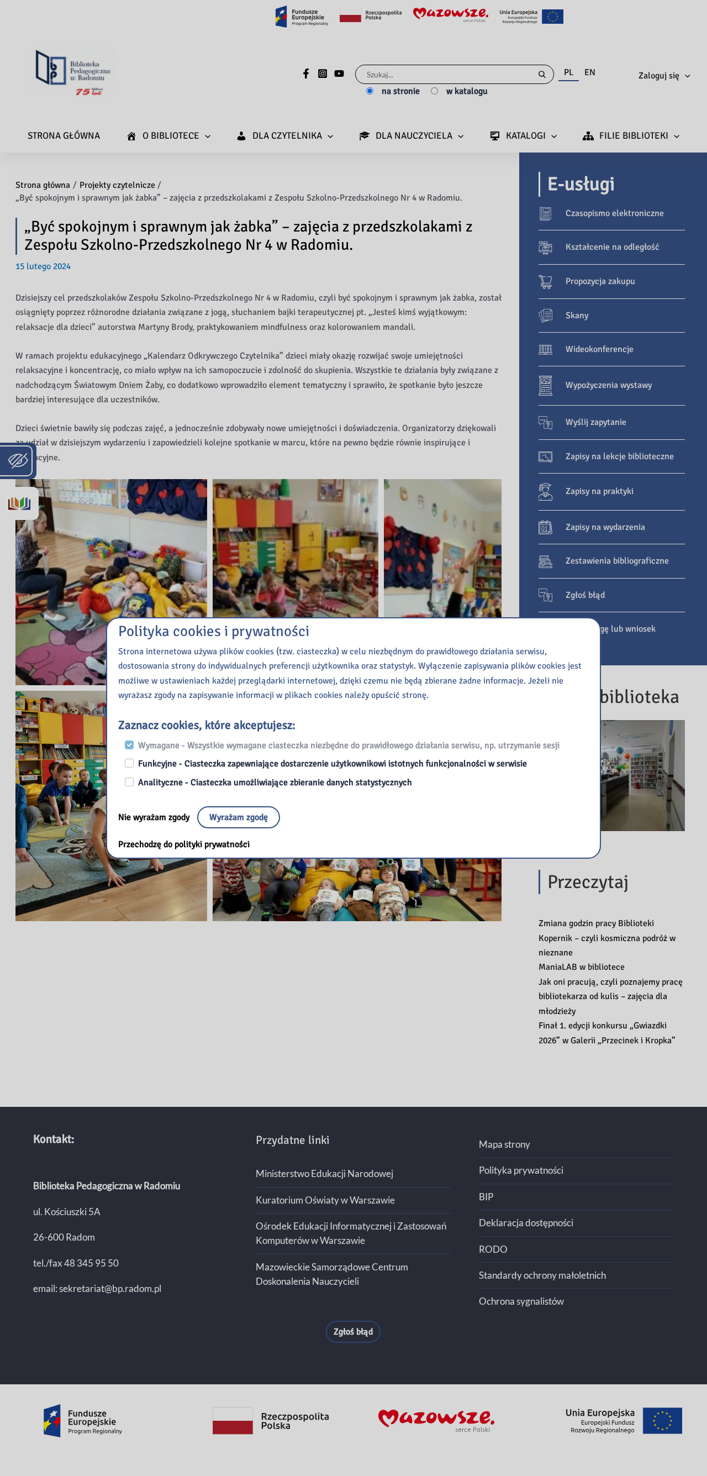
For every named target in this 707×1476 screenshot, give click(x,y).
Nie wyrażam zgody (155, 817)
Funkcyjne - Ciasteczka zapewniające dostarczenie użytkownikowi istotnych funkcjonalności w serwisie (332, 763)
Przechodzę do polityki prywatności (184, 844)
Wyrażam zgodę (238, 817)
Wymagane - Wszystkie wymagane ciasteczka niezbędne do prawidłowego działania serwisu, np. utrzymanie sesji (349, 745)
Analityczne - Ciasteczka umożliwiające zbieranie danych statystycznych (275, 782)
